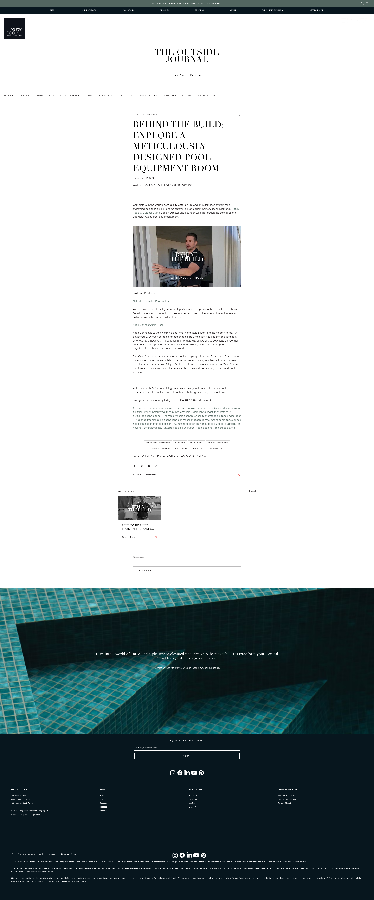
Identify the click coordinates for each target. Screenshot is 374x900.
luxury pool (180, 442)
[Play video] (187, 256)
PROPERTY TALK (169, 95)
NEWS (89, 95)
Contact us (159, 668)
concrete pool (196, 442)
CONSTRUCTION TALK (148, 95)
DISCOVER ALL (9, 95)
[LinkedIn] (355, 20)
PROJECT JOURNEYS (45, 95)
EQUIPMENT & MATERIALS (70, 95)
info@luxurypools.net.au (21, 799)
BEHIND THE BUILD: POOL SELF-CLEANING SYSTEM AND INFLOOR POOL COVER (137, 527)
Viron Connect (181, 448)
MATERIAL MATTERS (206, 95)
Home (102, 795)
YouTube (192, 803)
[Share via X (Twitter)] (141, 465)
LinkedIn (192, 807)
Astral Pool (198, 448)
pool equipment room (218, 442)
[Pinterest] (367, 20)
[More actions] (239, 115)
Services (103, 803)
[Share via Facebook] (134, 465)
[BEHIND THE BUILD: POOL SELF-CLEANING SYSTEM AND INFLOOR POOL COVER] (139, 508)
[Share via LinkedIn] (148, 465)
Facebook (193, 795)
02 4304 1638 (20, 795)
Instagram (193, 799)
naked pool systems (160, 448)
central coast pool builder (158, 442)
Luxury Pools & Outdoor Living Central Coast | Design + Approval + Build (187, 3)
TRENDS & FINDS (105, 95)
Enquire (103, 810)
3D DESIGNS (187, 95)
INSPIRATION (26, 95)
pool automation (215, 448)
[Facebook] (349, 20)
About (102, 799)
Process (103, 807)
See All (252, 491)
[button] (53, 10)
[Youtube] (361, 20)
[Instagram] (343, 20)
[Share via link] (155, 465)
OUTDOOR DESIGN (125, 95)
